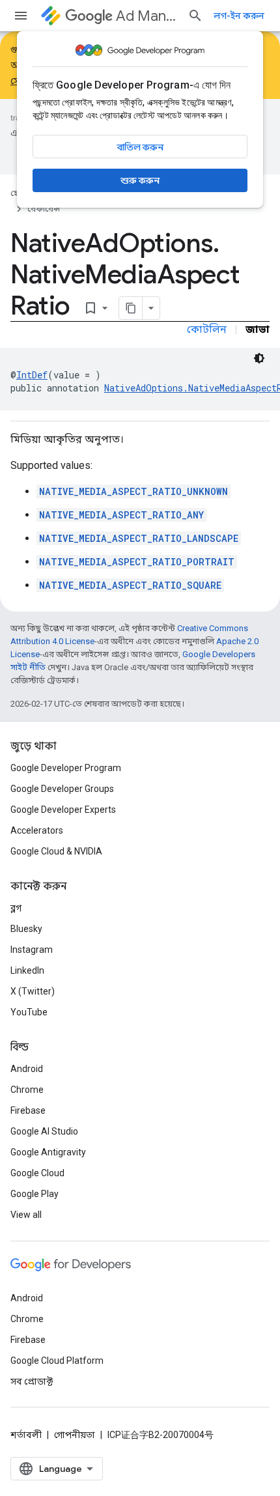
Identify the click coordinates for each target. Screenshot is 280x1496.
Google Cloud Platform (57, 1360)
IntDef (32, 375)
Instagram (31, 949)
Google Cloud (37, 1173)
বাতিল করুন (140, 147)
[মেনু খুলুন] (21, 15)
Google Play (34, 1194)
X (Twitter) (32, 991)
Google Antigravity (48, 1152)
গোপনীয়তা (74, 1435)
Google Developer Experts (63, 809)
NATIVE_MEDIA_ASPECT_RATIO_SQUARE (130, 585)
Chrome (27, 1089)
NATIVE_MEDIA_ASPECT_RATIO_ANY (121, 515)
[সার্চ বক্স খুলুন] (195, 15)
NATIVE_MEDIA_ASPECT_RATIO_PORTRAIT (136, 562)
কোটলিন (207, 329)
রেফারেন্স (43, 209)
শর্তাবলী (26, 1435)
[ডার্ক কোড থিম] (259, 358)
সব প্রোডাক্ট (31, 1381)
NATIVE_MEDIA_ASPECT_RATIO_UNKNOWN (133, 491)
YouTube (29, 1012)
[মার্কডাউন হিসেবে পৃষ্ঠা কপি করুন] (131, 308)
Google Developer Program (65, 768)
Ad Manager (146, 16)
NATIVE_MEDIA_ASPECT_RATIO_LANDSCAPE (138, 538)
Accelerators (36, 830)
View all (26, 1214)
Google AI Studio (44, 1131)
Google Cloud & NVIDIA (56, 851)
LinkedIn (27, 970)
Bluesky (26, 929)
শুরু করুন (140, 180)
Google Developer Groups (62, 788)
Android (26, 1069)
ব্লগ (15, 908)
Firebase (28, 1110)
